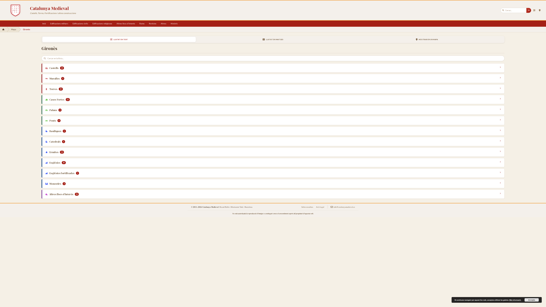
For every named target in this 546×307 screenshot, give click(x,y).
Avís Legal (320, 207)
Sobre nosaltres (307, 207)
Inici (44, 23)
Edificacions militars (59, 23)
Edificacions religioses (102, 23)
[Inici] (3, 29)
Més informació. (515, 300)
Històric (174, 23)
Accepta (531, 300)
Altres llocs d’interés (126, 23)
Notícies (152, 23)
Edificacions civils (80, 23)
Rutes (142, 23)
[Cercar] (528, 10)
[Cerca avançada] (534, 10)
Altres (163, 23)
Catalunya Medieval (49, 8)
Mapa (13, 29)
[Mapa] (539, 10)
